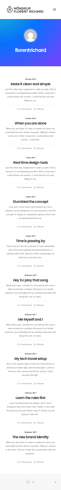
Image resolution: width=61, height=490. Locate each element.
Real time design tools (30, 162)
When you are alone (30, 123)
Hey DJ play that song (30, 280)
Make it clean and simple (30, 84)
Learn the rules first (30, 397)
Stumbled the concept (30, 201)
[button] (54, 9)
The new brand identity (30, 437)
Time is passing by (30, 241)
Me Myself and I (30, 319)
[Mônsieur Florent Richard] (25, 9)
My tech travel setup (30, 358)
